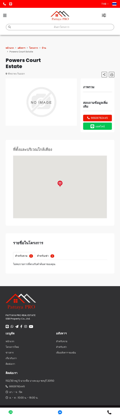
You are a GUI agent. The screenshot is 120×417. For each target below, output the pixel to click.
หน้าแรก (10, 341)
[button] (74, 81)
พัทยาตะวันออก (16, 73)
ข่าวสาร (10, 352)
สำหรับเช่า (45, 256)
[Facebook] (21, 327)
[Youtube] (31, 326)
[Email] (16, 327)
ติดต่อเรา (10, 364)
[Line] (7, 327)
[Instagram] (25, 327)
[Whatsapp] (12, 327)
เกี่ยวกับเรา (11, 358)
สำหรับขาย (23, 256)
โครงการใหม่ (12, 347)
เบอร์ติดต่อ (4, 4)
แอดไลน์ (10, 3)
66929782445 (99, 118)
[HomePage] (60, 16)
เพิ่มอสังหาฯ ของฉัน (66, 352)
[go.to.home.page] (21, 301)
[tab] (24, 256)
